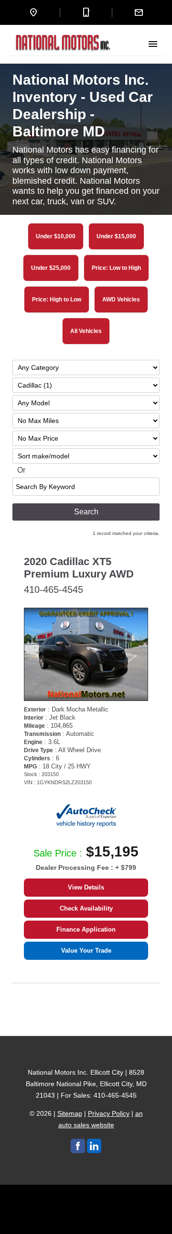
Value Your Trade (86, 950)
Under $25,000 (51, 268)
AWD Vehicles (121, 299)
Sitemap (69, 1113)
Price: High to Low (56, 299)
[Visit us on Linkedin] (94, 1146)
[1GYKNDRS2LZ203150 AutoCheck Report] (86, 815)
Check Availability (86, 908)
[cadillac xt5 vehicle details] (86, 654)
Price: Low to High (116, 268)
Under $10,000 (55, 236)
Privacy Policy (108, 1113)
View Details (86, 887)
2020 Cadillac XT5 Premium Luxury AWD (79, 568)
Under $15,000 (116, 236)
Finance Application (86, 929)
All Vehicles (86, 331)
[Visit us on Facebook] (78, 1146)
